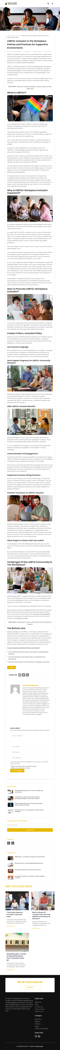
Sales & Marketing (41, 1029)
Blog (36, 1004)
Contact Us (39, 1007)
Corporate (18, 35)
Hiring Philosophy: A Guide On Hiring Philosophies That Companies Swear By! (16, 957)
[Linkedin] (27, 674)
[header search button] (48, 3)
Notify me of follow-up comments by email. (23, 766)
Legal (37, 1026)
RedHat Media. (39, 1046)
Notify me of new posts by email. (20, 768)
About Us (38, 1002)
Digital (37, 1021)
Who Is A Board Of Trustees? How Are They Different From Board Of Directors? (41, 915)
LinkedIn (39, 714)
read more (10, 926)
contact (30, 987)
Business (13, 35)
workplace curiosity (21, 618)
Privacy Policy (40, 1009)
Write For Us (39, 1011)
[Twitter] (23, 674)
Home (8, 35)
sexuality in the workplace (41, 614)
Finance (38, 1024)
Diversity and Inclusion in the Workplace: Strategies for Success (29, 662)
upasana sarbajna (16, 51)
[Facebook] (20, 674)
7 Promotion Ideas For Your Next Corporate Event (15, 914)
